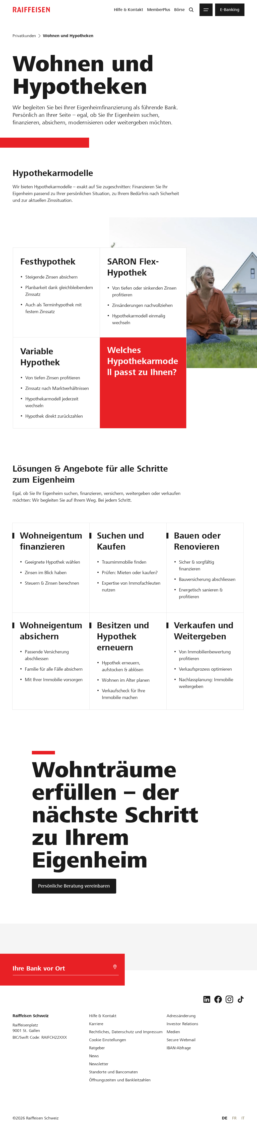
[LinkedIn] (207, 999)
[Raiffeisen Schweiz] (31, 10)
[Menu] (206, 10)
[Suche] (191, 10)
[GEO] (115, 967)
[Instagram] (229, 999)
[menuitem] (128, 10)
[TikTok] (240, 999)
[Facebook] (218, 999)
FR (234, 1118)
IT (242, 1118)
